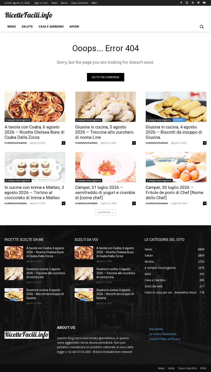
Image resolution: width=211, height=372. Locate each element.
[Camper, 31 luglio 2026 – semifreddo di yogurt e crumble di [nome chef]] (105, 167)
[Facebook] (181, 3)
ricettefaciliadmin (16, 142)
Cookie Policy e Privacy (165, 339)
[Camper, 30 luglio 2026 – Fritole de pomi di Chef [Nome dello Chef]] (176, 167)
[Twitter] (192, 3)
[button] (201, 26)
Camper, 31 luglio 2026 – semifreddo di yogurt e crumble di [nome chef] (105, 192)
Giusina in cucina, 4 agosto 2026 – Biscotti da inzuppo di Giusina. (174, 132)
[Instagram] (187, 3)
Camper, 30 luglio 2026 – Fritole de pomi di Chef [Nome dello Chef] (174, 192)
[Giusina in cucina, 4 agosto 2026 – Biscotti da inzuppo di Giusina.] (176, 107)
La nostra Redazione (163, 334)
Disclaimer (156, 329)
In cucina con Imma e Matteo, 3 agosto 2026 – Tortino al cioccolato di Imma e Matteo (34, 192)
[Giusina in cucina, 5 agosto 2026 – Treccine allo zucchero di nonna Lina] (105, 107)
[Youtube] (204, 3)
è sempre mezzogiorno (18, 120)
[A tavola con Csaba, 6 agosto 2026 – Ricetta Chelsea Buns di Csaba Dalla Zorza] (35, 107)
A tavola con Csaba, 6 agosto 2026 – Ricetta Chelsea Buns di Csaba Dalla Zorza (34, 132)
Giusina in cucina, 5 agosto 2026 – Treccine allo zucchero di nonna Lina (104, 132)
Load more (104, 212)
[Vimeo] (198, 3)
